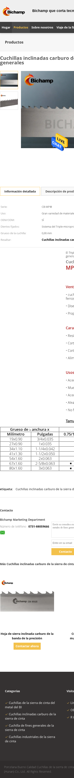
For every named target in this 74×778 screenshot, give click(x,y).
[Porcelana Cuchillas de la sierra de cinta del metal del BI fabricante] (13, 11)
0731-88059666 (38, 526)
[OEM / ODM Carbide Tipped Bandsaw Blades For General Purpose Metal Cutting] (9, 80)
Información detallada (20, 191)
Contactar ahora (27, 646)
